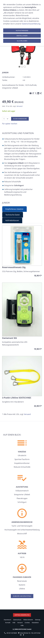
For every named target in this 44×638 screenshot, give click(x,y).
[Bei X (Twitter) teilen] (36, 93)
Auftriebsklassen (12, 220)
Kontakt (7, 623)
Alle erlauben (22, 41)
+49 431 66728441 (11, 633)
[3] (24, 66)
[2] (22, 66)
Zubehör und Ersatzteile (22, 596)
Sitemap (37, 620)
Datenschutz (17, 620)
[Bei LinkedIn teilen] (38, 93)
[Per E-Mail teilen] (30, 93)
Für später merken (9, 123)
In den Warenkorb (20, 119)
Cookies (27, 623)
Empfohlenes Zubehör (14, 209)
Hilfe (22, 625)
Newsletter (35, 623)
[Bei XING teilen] (41, 93)
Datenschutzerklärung (31, 24)
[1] (19, 66)
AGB (13, 623)
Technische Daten (12, 215)
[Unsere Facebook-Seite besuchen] (23, 635)
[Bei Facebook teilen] (33, 93)
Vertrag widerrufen (22, 615)
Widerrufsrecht (28, 620)
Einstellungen (22, 36)
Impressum (7, 620)
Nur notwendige (22, 30)
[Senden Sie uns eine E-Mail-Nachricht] (21, 635)
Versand (19, 106)
